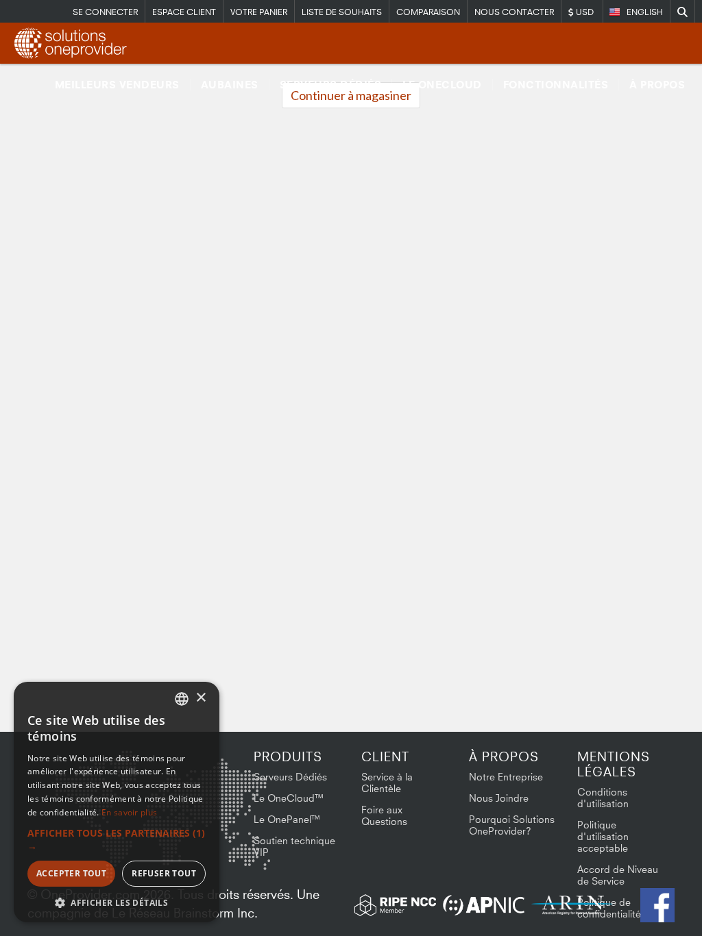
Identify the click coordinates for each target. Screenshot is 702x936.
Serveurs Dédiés (331, 84)
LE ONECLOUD (442, 84)
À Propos (657, 84)
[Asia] (230, 786)
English (645, 12)
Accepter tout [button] (71, 873)
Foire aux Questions (384, 815)
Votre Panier (258, 12)
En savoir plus (129, 812)
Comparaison (428, 12)
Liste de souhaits (342, 12)
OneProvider (72, 43)
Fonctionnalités (556, 84)
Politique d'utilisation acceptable (603, 836)
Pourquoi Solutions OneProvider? (512, 825)
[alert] (116, 802)
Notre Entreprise (506, 777)
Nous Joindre (499, 798)
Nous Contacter (514, 12)
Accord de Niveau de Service (617, 875)
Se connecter (105, 12)
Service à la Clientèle (387, 782)
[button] (116, 839)
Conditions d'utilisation (603, 797)
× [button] (200, 698)
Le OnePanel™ (287, 819)
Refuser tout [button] (164, 873)
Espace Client (184, 12)
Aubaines (229, 84)
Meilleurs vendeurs (117, 84)
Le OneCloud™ (289, 798)
